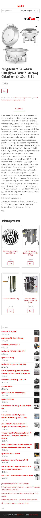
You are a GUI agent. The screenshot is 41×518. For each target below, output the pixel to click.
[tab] (20, 108)
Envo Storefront (33, 515)
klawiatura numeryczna (6, 100)
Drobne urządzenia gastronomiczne (23, 98)
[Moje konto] (25, 18)
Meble (20, 6)
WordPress (20, 515)
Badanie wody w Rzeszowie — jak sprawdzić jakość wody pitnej (19, 500)
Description (19, 109)
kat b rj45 (36, 98)
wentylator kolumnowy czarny (18, 100)
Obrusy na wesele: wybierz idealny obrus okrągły (15, 503)
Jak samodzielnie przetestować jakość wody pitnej (15, 483)
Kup (4, 91)
